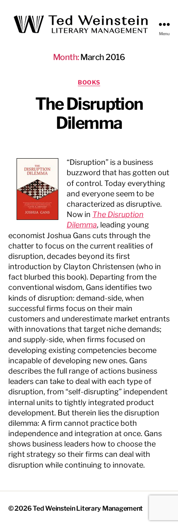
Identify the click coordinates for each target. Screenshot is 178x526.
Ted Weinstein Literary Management (88, 508)
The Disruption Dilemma (89, 113)
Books (89, 82)
